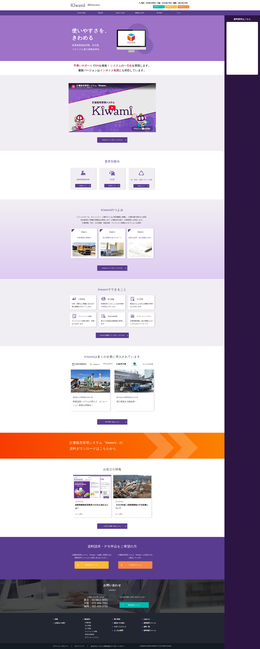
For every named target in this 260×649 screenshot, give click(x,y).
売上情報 (88, 625)
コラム (179, 13)
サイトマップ (79, 646)
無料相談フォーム (159, 6)
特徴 (56, 619)
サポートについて (120, 626)
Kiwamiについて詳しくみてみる (112, 140)
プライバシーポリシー (60, 646)
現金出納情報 (112, 316)
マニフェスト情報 (85, 316)
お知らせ (147, 619)
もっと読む (79, 514)
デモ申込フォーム (183, 6)
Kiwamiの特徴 (81, 13)
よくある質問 (118, 630)
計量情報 (82, 299)
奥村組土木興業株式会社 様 (83, 397)
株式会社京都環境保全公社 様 (127, 397)
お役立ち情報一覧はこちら (112, 526)
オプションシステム (144, 316)
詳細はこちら (83, 185)
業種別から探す (139, 13)
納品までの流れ (119, 623)
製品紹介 (100, 13)
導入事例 (159, 13)
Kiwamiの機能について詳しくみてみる (112, 335)
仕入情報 (140, 299)
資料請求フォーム (171, 6)
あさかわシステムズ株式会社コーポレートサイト (107, 646)
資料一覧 (147, 626)
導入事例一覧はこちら (112, 422)
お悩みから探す (120, 13)
